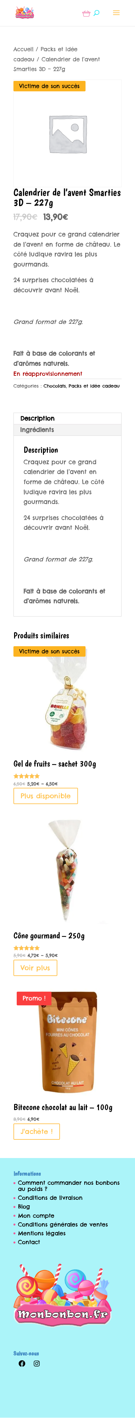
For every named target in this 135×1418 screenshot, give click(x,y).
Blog (24, 1206)
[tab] (67, 418)
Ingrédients (37, 430)
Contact (29, 1242)
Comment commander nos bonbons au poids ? (69, 1186)
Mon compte (36, 1215)
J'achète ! (37, 1131)
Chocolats (55, 386)
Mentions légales (42, 1233)
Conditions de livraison (50, 1197)
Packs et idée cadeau (94, 386)
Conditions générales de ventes (63, 1224)
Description (37, 418)
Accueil (23, 49)
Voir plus (35, 968)
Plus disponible (46, 796)
